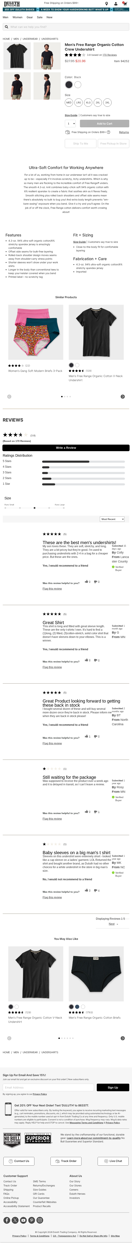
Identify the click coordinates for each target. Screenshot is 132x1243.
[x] (15, 1220)
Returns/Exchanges (44, 1185)
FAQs (6, 1193)
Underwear (30, 38)
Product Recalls (42, 1206)
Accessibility (10, 1201)
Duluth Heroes (77, 1193)
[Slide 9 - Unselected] (70, 1038)
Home (6, 38)
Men (16, 38)
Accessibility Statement (16, 1206)
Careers (73, 1189)
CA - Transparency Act (64, 1236)
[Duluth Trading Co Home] (12, 4)
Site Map (115, 1236)
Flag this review (52, 588)
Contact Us (9, 1181)
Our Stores (75, 1185)
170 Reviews (110, 54)
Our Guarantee (41, 1197)
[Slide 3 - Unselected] (64, 396)
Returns (124, 132)
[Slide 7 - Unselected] (70, 396)
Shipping (8, 1189)
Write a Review (66, 447)
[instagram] (39, 1220)
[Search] (6, 27)
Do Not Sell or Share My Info (93, 1236)
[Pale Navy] (77, 1007)
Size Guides (39, 1189)
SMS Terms (39, 1181)
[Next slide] (122, 396)
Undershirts (49, 38)
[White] (77, 365)
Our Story (74, 1181)
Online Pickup (11, 1197)
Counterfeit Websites (44, 1201)
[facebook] (6, 1220)
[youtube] (23, 1220)
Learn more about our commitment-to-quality (94, 1137)
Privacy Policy (40, 1094)
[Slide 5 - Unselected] (67, 396)
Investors (74, 1197)
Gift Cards (38, 1193)
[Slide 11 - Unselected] (73, 1038)
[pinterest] (31, 1220)
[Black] (71, 365)
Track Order (10, 1185)
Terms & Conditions (40, 1236)
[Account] (116, 4)
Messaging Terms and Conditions (86, 1122)
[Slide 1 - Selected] (62, 396)
